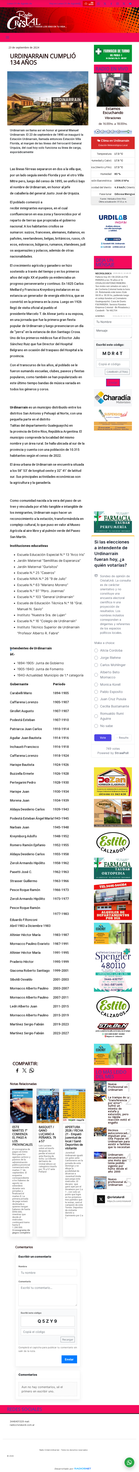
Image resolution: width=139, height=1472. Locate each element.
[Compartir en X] (24, 1071)
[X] (105, 4)
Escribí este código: (31, 1312)
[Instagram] (117, 4)
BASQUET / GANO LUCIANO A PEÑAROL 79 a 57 (47, 1134)
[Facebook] (111, 4)
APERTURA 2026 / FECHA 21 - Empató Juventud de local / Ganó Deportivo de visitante (74, 1137)
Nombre (22, 1266)
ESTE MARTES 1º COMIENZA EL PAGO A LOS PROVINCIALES (21, 1136)
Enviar (69, 1359)
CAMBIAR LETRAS (117, 371)
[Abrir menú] (7, 37)
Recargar (67, 1339)
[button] (79, 4)
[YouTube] (130, 4)
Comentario (24, 1281)
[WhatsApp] (98, 4)
